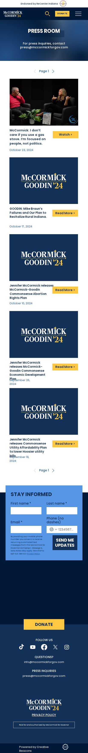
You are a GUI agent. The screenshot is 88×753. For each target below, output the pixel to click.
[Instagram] (67, 647)
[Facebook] (44, 647)
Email (16, 522)
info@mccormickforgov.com (44, 662)
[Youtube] (33, 647)
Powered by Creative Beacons (34, 749)
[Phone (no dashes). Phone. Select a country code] (53, 529)
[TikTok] (21, 647)
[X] (55, 647)
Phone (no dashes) (55, 520)
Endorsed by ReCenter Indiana (39, 3)
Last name (57, 503)
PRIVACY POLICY (44, 715)
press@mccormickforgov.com (44, 47)
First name (21, 503)
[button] (44, 71)
